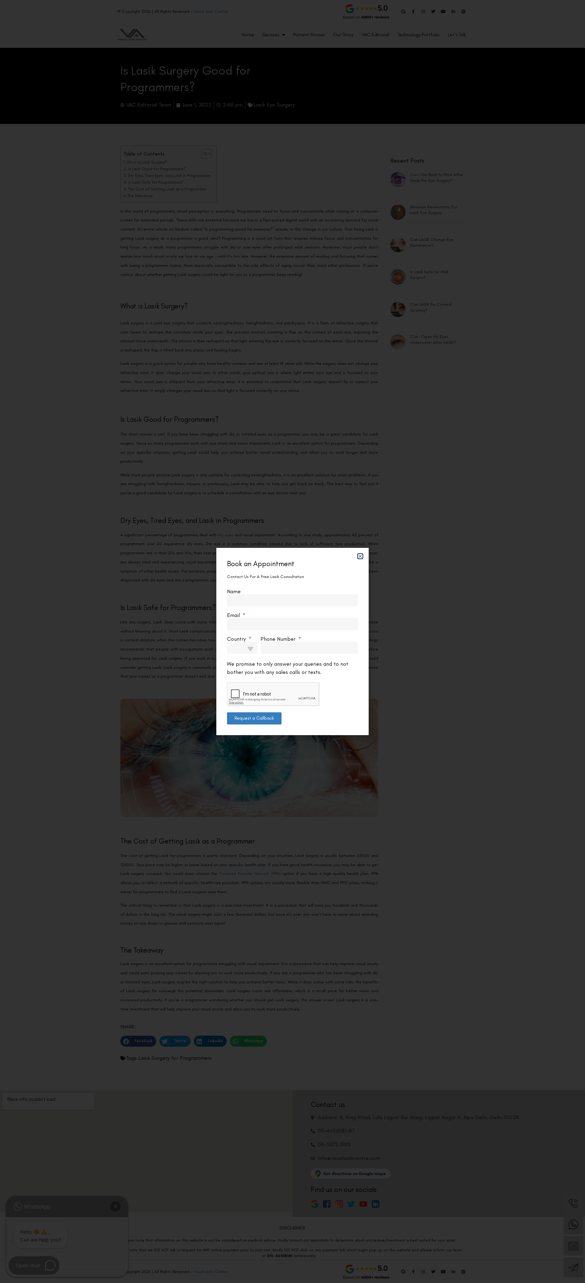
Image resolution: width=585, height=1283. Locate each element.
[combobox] (242, 648)
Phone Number (279, 639)
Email (234, 615)
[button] (360, 556)
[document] (292, 641)
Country (237, 639)
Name (234, 591)
